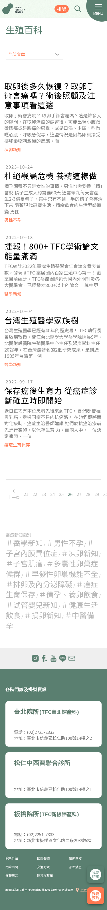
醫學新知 (12, 294)
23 (43, 494)
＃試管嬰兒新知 (32, 604)
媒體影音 (11, 875)
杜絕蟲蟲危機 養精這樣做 (50, 176)
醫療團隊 (75, 858)
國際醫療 (43, 858)
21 (26, 494)
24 (52, 494)
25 (61, 494)
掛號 (61, 9)
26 (70, 494)
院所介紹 (11, 858)
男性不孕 (12, 220)
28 (88, 494)
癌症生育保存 (17, 445)
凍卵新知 (12, 149)
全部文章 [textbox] (16, 54)
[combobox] (34, 54)
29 (96, 494)
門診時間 (11, 867)
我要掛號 (95, 895)
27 (79, 494)
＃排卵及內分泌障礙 (39, 584)
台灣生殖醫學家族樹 (41, 320)
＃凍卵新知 (79, 553)
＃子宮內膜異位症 (50, 547)
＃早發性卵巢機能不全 (61, 573)
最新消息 (75, 867)
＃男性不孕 (64, 542)
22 (35, 494)
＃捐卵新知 (42, 615)
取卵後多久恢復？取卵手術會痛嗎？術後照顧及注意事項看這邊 (49, 95)
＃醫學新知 (24, 542)
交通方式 (43, 867)
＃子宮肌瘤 (24, 563)
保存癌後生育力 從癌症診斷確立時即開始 (50, 395)
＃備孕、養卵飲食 (68, 594)
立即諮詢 (95, 874)
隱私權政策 (45, 875)
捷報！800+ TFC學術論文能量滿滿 (51, 251)
